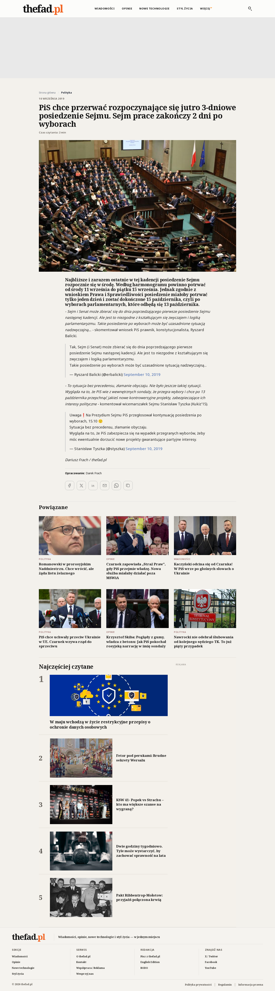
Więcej (205, 8)
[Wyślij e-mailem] (104, 485)
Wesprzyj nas (85, 973)
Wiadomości (105, 8)
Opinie (127, 8)
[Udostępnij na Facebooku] (69, 485)
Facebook (211, 962)
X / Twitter (211, 956)
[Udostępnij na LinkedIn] (93, 485)
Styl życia (185, 8)
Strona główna (47, 92)
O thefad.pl (83, 956)
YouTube (210, 968)
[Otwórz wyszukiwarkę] (248, 8)
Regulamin (225, 984)
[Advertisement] (137, 47)
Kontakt (81, 962)
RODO (144, 968)
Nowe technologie (154, 8)
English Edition (150, 962)
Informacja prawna (250, 984)
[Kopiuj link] (128, 485)
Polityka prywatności (198, 984)
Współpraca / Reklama (90, 968)
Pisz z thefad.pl (150, 956)
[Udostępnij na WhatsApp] (116, 485)
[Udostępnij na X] (81, 485)
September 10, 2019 (142, 374)
